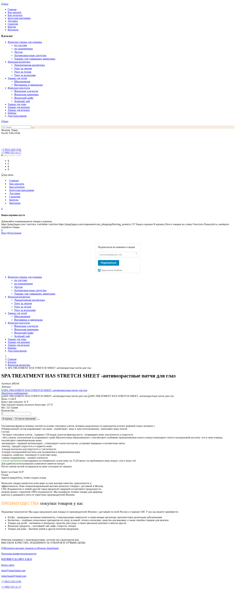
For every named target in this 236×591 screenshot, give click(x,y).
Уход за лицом (23, 68)
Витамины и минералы (28, 84)
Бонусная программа (19, 18)
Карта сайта (7, 565)
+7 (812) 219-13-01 (11, 149)
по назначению (23, 48)
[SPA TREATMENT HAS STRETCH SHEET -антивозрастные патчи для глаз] (44, 396)
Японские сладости (26, 91)
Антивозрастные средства (30, 55)
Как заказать (14, 12)
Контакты (13, 29)
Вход (4, 233)
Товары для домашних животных (34, 58)
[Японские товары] (30, 548)
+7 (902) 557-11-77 (11, 152)
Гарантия (13, 24)
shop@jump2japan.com (13, 570)
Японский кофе (23, 97)
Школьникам (22, 81)
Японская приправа (26, 94)
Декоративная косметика (29, 65)
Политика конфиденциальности (18, 553)
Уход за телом (22, 71)
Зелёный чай (22, 101)
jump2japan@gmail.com (13, 576)
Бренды (12, 26)
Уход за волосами (25, 75)
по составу (20, 45)
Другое (18, 52)
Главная (12, 9)
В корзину (7, 418)
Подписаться (108, 262)
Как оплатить (15, 15)
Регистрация (14, 233)
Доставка (13, 21)
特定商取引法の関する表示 (16, 559)
